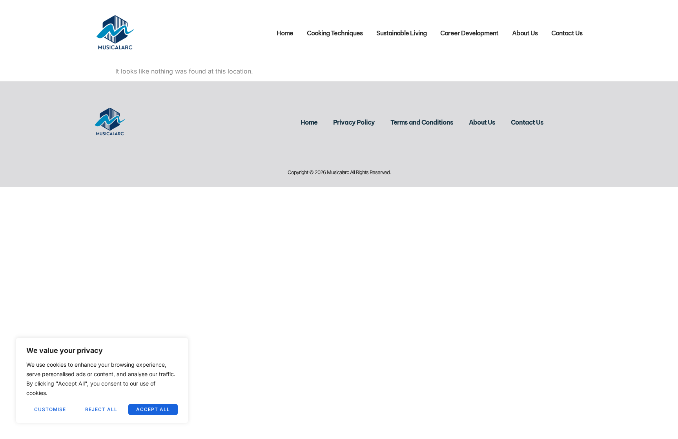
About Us (525, 33)
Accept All (153, 409)
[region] (102, 380)
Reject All (101, 409)
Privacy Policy (354, 122)
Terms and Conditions (421, 122)
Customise (50, 409)
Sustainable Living (401, 33)
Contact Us (566, 33)
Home (285, 33)
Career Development (469, 33)
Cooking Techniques (335, 33)
